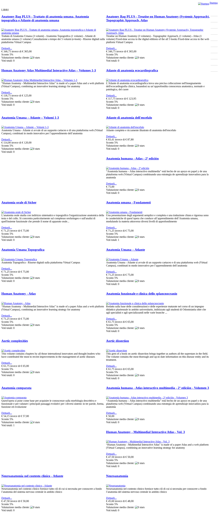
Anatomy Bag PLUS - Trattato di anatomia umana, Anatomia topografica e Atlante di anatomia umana (45, 18)
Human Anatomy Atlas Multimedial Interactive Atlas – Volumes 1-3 (48, 70)
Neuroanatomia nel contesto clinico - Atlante (32, 476)
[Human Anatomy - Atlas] (15, 303)
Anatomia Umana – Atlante (125, 249)
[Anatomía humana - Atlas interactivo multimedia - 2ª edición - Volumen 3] (147, 397)
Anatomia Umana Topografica (22, 249)
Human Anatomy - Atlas (18, 293)
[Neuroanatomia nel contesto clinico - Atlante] (26, 485)
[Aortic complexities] (13, 350)
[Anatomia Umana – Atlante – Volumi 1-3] (25, 127)
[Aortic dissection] (116, 350)
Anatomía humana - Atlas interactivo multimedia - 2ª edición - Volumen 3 (157, 388)
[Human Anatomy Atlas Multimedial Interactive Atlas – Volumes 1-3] (39, 80)
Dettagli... (6, 48)
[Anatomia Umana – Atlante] (122, 259)
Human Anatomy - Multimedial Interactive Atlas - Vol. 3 (145, 432)
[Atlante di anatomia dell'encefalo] (125, 127)
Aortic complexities (14, 341)
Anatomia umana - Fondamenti (128, 202)
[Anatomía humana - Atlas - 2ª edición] (127, 168)
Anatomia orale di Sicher (18, 202)
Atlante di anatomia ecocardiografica (132, 70)
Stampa (213, 2)
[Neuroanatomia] (115, 485)
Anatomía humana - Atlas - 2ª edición (132, 158)
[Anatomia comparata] (14, 397)
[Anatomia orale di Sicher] (16, 212)
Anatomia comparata (16, 388)
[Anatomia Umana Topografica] (19, 259)
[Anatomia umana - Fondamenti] (124, 212)
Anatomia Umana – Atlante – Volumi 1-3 (30, 117)
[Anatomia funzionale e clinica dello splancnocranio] (135, 303)
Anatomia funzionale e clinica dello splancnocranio (141, 293)
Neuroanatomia (117, 476)
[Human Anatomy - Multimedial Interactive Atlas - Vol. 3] (138, 441)
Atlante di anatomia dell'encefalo (129, 117)
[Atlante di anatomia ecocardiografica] (127, 80)
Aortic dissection (117, 341)
